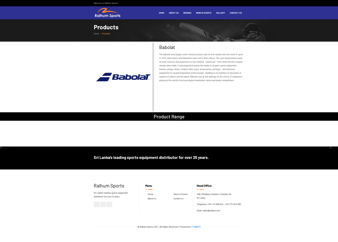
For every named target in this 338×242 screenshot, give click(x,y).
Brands (187, 13)
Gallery (220, 13)
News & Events (203, 13)
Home (161, 13)
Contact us (236, 13)
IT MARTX (196, 227)
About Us (174, 13)
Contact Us (178, 198)
